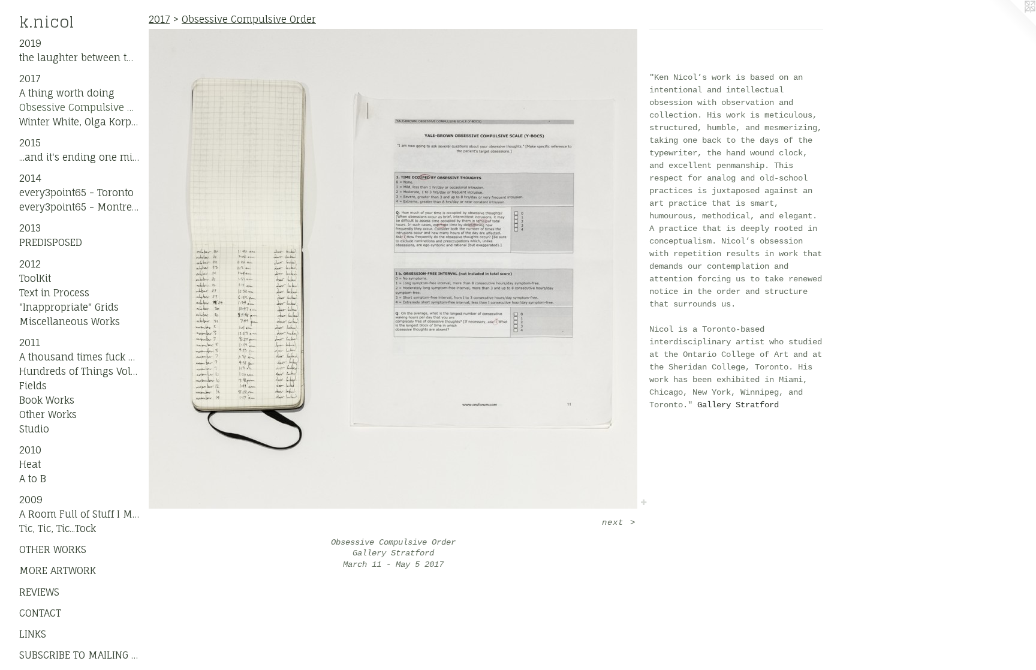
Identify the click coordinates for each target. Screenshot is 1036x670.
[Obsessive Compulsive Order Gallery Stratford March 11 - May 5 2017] (393, 269)
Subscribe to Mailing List (79, 655)
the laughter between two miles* (79, 58)
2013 (30, 228)
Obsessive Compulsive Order (79, 107)
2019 (30, 43)
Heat (30, 464)
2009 (31, 500)
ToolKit (35, 278)
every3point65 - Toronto (76, 193)
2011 (29, 342)
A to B (32, 479)
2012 (30, 264)
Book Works (46, 400)
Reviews (39, 592)
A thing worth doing (67, 93)
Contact (40, 613)
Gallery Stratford (738, 405)
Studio (34, 429)
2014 (30, 178)
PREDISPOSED (50, 242)
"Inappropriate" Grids (69, 307)
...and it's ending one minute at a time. (79, 157)
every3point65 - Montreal (79, 207)
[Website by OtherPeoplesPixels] (1012, 24)
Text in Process (54, 293)
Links (32, 634)
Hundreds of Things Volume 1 (79, 371)
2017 (29, 79)
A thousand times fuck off (79, 357)
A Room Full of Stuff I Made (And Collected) (79, 514)
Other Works (48, 414)
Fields (33, 386)
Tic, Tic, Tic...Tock (57, 528)
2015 (30, 143)
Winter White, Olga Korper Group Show (79, 122)
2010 (30, 450)
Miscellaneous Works (69, 322)
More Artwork (57, 570)
